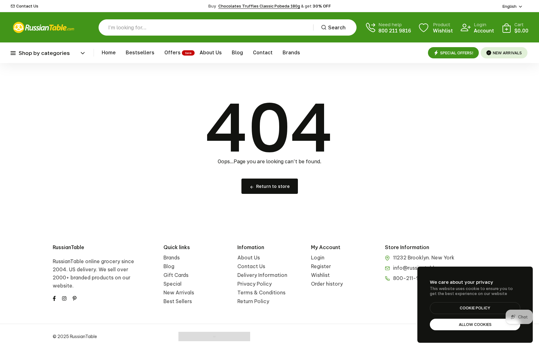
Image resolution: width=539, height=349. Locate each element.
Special (172, 284)
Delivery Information (262, 275)
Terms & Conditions (261, 292)
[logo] (43, 27)
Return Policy (253, 301)
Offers (172, 52)
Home (109, 52)
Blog (237, 52)
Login (317, 257)
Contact (263, 52)
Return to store (273, 186)
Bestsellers (140, 52)
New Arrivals (178, 292)
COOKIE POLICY (475, 307)
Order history (327, 284)
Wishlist (320, 275)
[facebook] (54, 298)
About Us (211, 52)
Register (321, 266)
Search (337, 27)
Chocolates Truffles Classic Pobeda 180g (259, 5)
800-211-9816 (410, 278)
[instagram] (64, 298)
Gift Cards (175, 275)
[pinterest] (74, 298)
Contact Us (27, 6)
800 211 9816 (394, 30)
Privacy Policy (254, 284)
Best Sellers (177, 301)
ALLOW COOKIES (475, 324)
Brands (291, 52)
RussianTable (68, 247)
